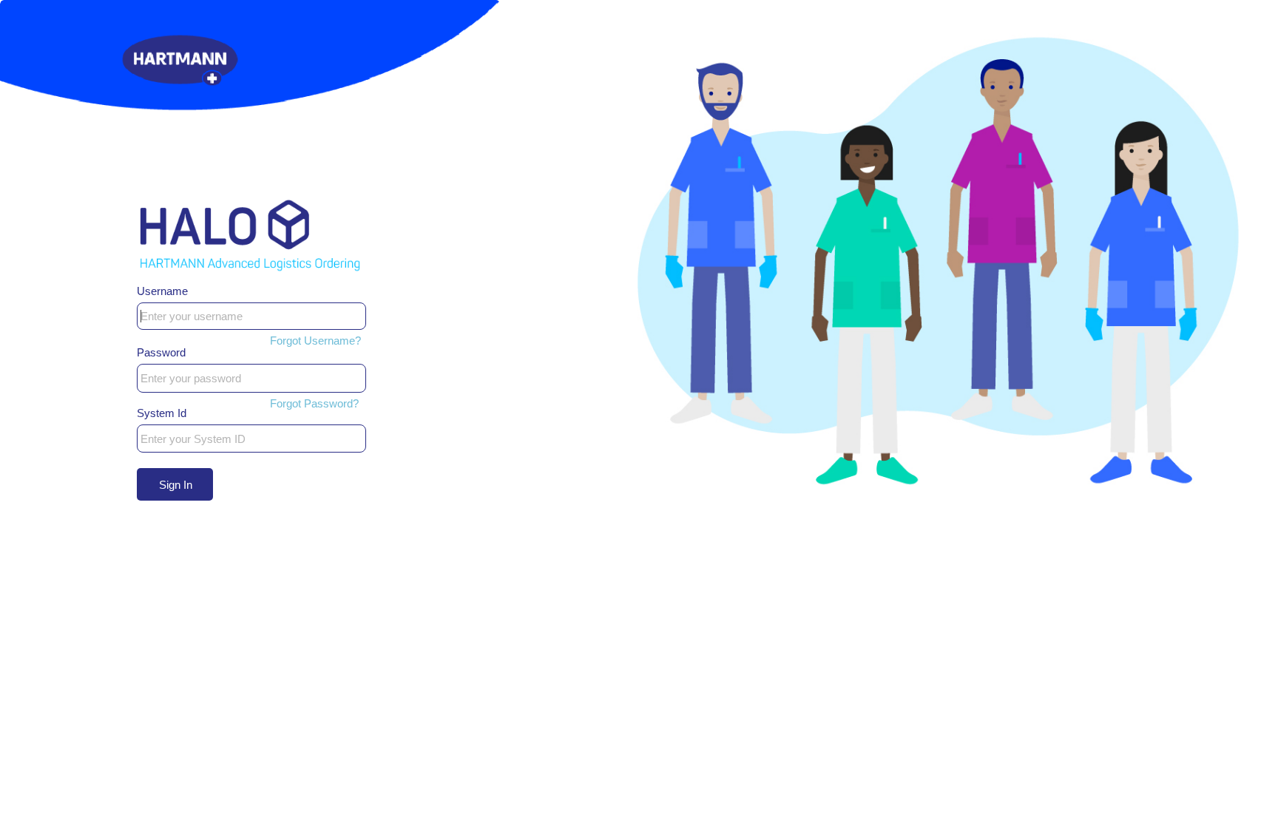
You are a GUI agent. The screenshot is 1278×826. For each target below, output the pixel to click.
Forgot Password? (314, 403)
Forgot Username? (315, 340)
